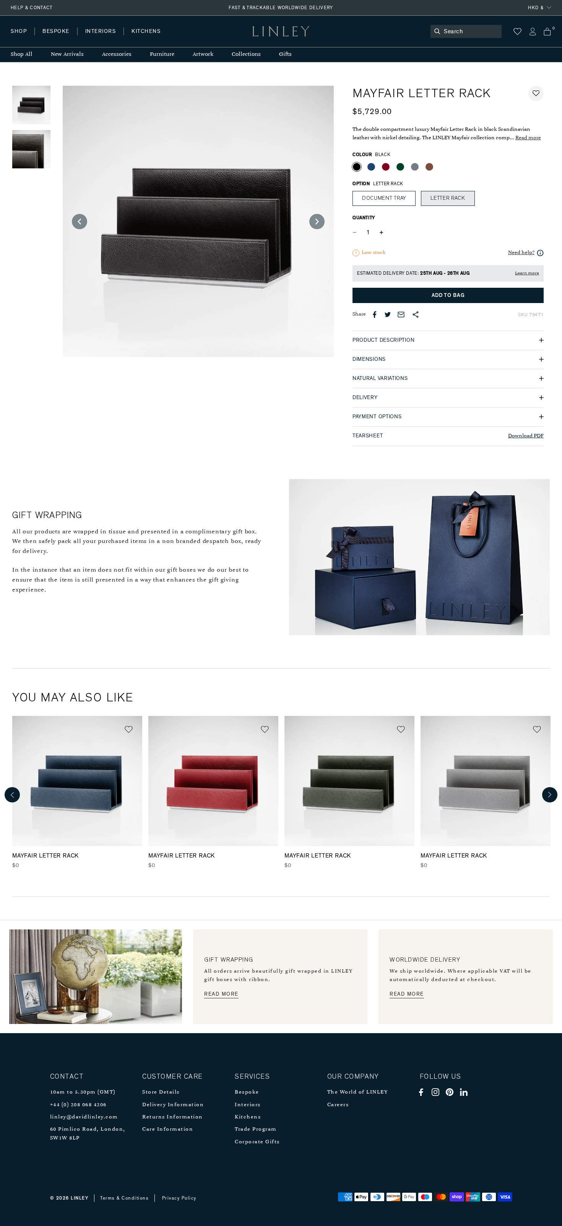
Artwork (203, 54)
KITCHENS (146, 31)
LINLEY (79, 1198)
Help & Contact (32, 7)
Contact (180, 39)
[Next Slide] (317, 221)
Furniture (162, 54)
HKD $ (536, 7)
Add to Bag (448, 295)
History (101, 39)
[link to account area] (532, 32)
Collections (246, 54)
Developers (59, 39)
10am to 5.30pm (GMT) (82, 1092)
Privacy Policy (179, 1198)
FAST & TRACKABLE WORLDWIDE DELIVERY (281, 7)
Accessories (117, 54)
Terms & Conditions (124, 1198)
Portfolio (140, 39)
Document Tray (384, 198)
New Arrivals (67, 54)
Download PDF (526, 436)
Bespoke (247, 1092)
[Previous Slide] (79, 221)
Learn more (527, 273)
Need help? (521, 253)
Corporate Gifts (257, 1142)
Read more (528, 138)
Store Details (161, 1092)
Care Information (167, 1129)
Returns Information (172, 1117)
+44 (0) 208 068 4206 (78, 1105)
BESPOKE (56, 31)
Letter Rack (447, 198)
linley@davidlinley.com (84, 1117)
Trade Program (256, 1129)
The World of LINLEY (357, 1092)
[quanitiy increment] (381, 232)
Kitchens (248, 1117)
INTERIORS (100, 31)
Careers (338, 1105)
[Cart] (547, 32)
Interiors (248, 1105)
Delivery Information (173, 1105)
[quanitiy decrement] (356, 232)
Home (18, 39)
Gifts (285, 54)
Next (549, 794)
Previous (12, 794)
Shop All (21, 54)
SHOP (19, 31)
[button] (536, 93)
